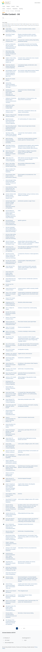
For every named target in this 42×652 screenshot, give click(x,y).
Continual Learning (29, 39)
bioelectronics (22, 253)
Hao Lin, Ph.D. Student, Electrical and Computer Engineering (10, 345)
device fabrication (21, 98)
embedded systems (28, 399)
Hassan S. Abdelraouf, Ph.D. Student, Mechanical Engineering (11, 456)
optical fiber (20, 373)
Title (3, 17)
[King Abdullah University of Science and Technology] (9, 3)
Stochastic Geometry (22, 345)
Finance (33, 200)
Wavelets (20, 581)
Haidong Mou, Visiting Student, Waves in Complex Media (10, 106)
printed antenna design (27, 302)
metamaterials (21, 547)
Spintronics (35, 278)
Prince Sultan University (22, 321)
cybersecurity (28, 57)
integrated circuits (24, 590)
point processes (24, 339)
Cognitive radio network (23, 583)
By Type (7, 10)
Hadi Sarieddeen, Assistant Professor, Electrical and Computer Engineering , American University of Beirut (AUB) (11, 73)
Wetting (31, 613)
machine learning (26, 59)
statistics (34, 28)
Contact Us (9, 8)
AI (18, 253)
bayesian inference (21, 241)
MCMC (23, 242)
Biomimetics (20, 613)
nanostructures (28, 99)
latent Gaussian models (28, 35)
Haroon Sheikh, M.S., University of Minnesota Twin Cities (10, 388)
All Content (7, 640)
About (3, 8)
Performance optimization (28, 467)
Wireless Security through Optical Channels (26, 126)
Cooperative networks (26, 506)
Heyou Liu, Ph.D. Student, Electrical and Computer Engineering (11, 602)
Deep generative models (31, 377)
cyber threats (27, 429)
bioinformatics (21, 110)
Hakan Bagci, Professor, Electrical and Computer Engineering (10, 147)
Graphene (27, 561)
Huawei (19, 595)
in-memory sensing (31, 331)
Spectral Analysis (27, 579)
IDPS (31, 429)
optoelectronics (21, 66)
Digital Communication (22, 417)
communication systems (23, 600)
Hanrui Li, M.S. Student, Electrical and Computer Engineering (10, 333)
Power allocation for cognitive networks (26, 246)
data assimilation (21, 44)
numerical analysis (21, 164)
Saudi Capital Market (32, 321)
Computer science (21, 57)
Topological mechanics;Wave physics (25, 524)
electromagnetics (35, 145)
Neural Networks (21, 378)
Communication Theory (32, 535)
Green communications (32, 583)
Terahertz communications (23, 159)
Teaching (21, 8)
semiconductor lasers (33, 293)
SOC (33, 429)
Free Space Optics (32, 600)
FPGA (19, 590)
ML (18, 255)
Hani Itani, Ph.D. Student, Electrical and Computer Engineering (10, 313)
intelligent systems (28, 443)
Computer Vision (21, 39)
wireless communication (32, 345)
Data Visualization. (28, 132)
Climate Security (26, 613)
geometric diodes (21, 561)
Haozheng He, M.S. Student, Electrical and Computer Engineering (10, 383)
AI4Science (20, 307)
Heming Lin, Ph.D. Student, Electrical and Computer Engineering (11, 549)
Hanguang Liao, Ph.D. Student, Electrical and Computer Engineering (10, 304)
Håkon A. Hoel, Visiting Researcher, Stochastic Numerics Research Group (11, 165)
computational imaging (22, 64)
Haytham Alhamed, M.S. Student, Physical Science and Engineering (11, 514)
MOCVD (22, 99)
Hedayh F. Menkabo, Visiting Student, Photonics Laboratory (11, 544)
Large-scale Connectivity (25, 343)
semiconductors (28, 353)
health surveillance (25, 267)
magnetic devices (21, 353)
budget (30, 200)
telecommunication (22, 374)
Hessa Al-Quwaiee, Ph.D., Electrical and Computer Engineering (11, 596)
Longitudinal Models (30, 578)
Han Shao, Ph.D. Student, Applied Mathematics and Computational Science (11, 262)
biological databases (28, 138)
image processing (21, 536)
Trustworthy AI (21, 395)
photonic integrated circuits (23, 293)
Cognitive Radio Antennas (23, 484)
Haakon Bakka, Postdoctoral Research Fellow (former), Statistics (11, 30)
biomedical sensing (22, 438)
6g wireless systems (22, 504)
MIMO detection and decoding (24, 157)
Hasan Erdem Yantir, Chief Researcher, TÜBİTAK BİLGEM (11, 406)
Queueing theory (21, 585)
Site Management (25, 637)
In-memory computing (22, 331)
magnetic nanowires (22, 278)
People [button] (8, 6)
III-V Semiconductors (30, 98)
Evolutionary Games (34, 194)
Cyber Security (21, 429)
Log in (25, 640)
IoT (18, 119)
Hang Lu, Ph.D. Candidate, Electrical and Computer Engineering (11, 294)
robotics (37, 443)
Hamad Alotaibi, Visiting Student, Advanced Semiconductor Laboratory (11, 176)
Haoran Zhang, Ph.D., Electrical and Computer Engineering (10, 365)
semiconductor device (22, 89)
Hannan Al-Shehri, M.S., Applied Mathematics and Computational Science (11, 323)
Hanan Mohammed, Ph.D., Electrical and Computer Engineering (11, 280)
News (17, 6)
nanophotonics (21, 357)
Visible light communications (24, 114)
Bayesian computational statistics (25, 28)
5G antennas (20, 363)
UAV (27, 119)
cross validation (31, 338)
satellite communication (30, 536)
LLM (28, 393)
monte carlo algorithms (29, 242)
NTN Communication (34, 343)
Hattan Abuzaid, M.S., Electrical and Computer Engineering (10, 480)
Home (3, 6)
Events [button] (12, 6)
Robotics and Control (22, 439)
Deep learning (35, 39)
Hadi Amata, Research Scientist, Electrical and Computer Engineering (10, 66)
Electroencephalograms (23, 577)
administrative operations (23, 200)
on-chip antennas (26, 363)
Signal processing (31, 70)
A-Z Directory (6, 637)
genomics (24, 139)
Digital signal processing (31, 438)
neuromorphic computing (33, 404)
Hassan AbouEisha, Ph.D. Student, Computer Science (11, 426)
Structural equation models (29, 521)
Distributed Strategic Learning (24, 194)
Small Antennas (25, 485)
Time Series (34, 579)
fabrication (20, 302)
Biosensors (27, 253)
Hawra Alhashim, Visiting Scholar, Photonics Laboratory (10, 495)
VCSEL (19, 295)
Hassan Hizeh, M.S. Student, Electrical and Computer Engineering (10, 440)
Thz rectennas (28, 563)
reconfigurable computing (23, 349)
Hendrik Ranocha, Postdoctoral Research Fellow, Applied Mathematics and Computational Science (10, 556)
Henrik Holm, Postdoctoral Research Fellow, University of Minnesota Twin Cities (11, 569)
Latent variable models (26, 520)
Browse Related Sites (9, 642)
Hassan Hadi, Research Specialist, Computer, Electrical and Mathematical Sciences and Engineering (10, 432)
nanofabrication (31, 64)
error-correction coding (22, 70)
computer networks (22, 288)
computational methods (29, 110)
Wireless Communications (30, 71)
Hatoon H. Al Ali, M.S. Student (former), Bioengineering (10, 474)
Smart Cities (25, 152)
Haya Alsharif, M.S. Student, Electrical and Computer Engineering (11, 501)
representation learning (22, 41)
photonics (36, 148)
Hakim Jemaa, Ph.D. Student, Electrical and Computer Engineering (10, 159)
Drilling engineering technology (24, 513)
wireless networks (32, 119)
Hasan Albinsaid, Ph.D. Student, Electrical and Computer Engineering (10, 401)
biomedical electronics (22, 535)
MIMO (33, 399)
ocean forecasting (34, 45)
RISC (34, 443)
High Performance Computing (24, 45)
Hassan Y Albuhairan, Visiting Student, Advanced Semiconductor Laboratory (11, 462)
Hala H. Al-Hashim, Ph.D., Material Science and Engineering (11, 170)
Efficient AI (25, 393)
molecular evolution (30, 139)
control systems (21, 443)
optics (35, 64)
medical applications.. (34, 253)
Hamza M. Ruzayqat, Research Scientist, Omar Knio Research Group (11, 243)
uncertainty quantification (27, 244)
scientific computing (30, 288)
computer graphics (22, 260)
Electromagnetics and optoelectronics (25, 174)
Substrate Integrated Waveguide (24, 478)
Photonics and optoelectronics (24, 327)
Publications (15, 8)
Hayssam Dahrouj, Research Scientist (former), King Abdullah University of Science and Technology (11, 507)
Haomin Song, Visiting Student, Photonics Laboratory (10, 359)
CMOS (19, 210)
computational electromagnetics (24, 145)
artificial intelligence (22, 150)
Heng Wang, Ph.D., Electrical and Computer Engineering (10, 563)
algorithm (20, 220)
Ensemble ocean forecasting (31, 44)
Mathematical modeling (30, 163)
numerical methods (26, 148)
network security (31, 417)
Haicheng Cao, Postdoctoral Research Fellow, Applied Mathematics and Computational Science (10, 92)
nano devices (32, 561)
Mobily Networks (24, 595)
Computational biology (28, 368)
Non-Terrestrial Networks (27, 602)
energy (32, 513)
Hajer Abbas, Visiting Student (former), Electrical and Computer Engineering (11, 134)
